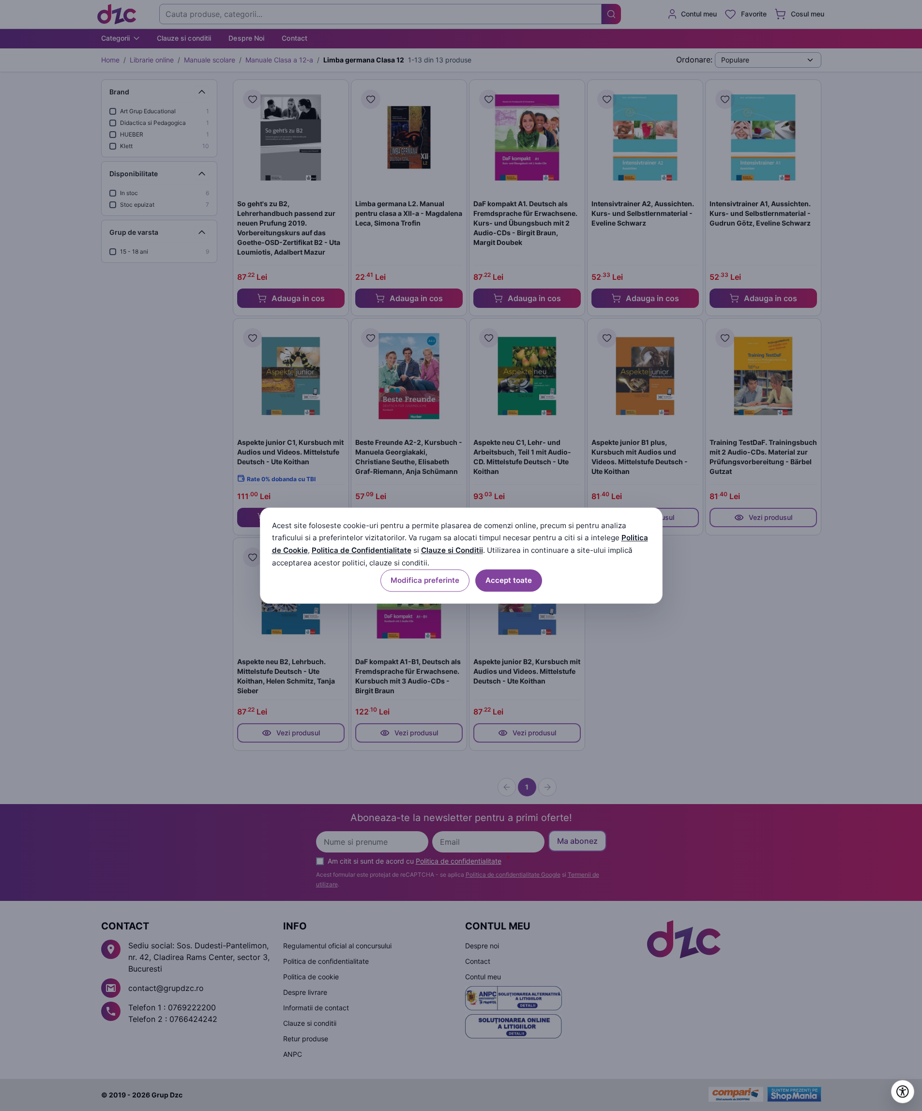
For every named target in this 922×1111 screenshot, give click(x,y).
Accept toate (508, 580)
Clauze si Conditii (452, 550)
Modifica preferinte (425, 580)
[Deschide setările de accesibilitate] (902, 1091)
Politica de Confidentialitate (361, 550)
